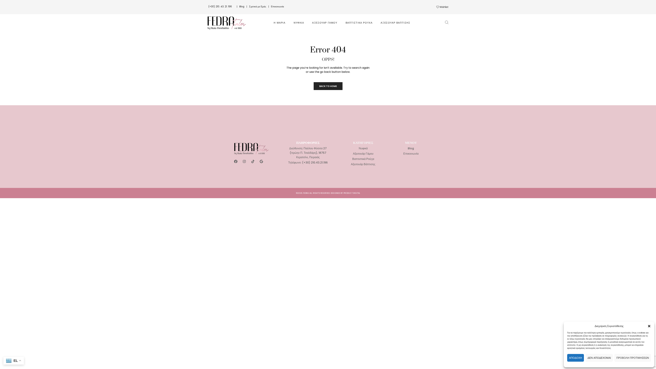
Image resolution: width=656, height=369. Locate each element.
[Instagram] (244, 161)
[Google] (261, 161)
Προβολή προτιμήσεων (632, 358)
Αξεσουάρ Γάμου (324, 22)
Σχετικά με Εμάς (257, 6)
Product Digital (352, 193)
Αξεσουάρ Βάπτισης (395, 22)
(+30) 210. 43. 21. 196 (220, 6)
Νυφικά (299, 22)
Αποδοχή (575, 358)
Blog (241, 6)
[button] (649, 326)
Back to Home (328, 86)
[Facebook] (235, 161)
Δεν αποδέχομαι (599, 358)
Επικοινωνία (277, 6)
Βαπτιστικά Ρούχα (359, 22)
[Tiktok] (252, 161)
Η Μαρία (279, 22)
